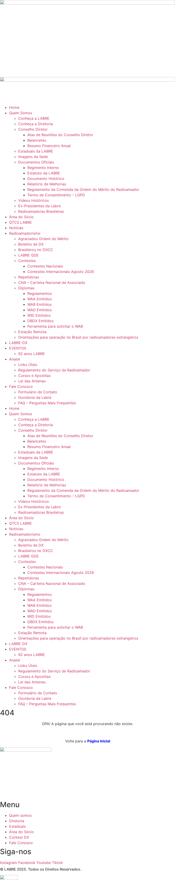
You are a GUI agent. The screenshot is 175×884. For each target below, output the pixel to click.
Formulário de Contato (37, 392)
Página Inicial (98, 741)
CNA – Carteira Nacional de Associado (51, 282)
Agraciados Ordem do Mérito (43, 238)
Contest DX (19, 837)
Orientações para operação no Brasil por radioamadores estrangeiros (78, 337)
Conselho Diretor (33, 129)
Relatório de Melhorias (46, 184)
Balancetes (36, 140)
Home (14, 107)
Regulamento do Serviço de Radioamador (54, 370)
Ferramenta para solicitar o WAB (55, 326)
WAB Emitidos (39, 304)
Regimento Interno (43, 167)
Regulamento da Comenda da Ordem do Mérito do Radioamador (83, 189)
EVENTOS (17, 348)
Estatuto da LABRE (43, 173)
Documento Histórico (45, 178)
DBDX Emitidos (40, 321)
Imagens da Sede (33, 156)
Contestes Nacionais (45, 266)
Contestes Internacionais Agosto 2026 (60, 271)
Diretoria (16, 821)
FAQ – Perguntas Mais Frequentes (47, 403)
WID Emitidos (39, 315)
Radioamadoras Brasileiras (41, 211)
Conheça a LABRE (33, 118)
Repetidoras (28, 277)
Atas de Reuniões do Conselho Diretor (60, 134)
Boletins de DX (31, 244)
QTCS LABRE (20, 222)
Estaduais (17, 826)
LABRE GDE (28, 255)
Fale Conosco (21, 386)
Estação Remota (32, 331)
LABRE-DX (18, 342)
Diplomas (26, 288)
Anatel (14, 359)
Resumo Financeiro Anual (49, 145)
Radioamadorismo (24, 233)
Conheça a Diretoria (35, 124)
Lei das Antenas (32, 381)
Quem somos (20, 815)
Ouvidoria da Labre (34, 397)
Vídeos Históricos (33, 200)
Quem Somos (20, 113)
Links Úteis (27, 364)
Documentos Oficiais (36, 162)
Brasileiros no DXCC (35, 249)
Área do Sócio (21, 217)
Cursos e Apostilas (34, 375)
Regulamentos (39, 293)
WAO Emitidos (39, 310)
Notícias (16, 228)
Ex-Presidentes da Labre (39, 206)
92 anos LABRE (31, 353)
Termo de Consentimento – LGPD (56, 195)
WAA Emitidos (39, 299)
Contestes (27, 260)
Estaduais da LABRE (35, 151)
